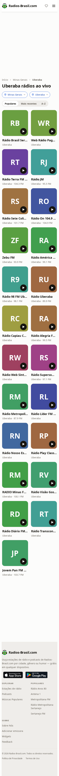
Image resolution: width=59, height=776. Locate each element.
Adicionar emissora (12, 730)
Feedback (7, 741)
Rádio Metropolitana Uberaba (15, 414)
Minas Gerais (20, 79)
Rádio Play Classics (44, 453)
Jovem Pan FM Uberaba (15, 570)
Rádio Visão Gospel (44, 492)
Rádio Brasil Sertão (15, 140)
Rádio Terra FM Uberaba (15, 179)
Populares (10, 103)
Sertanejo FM (38, 713)
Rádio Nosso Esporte (15, 453)
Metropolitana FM (40, 699)
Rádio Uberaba (42, 297)
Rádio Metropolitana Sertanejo (42, 706)
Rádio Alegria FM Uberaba (44, 336)
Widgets (6, 736)
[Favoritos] (46, 5)
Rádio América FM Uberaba (44, 257)
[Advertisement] (29, 45)
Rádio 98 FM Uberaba (15, 297)
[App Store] (13, 675)
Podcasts (7, 694)
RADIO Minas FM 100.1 (15, 492)
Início (5, 79)
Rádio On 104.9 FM (44, 218)
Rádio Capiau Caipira (15, 336)
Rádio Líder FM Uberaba (44, 414)
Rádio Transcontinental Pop (44, 531)
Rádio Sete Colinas (15, 218)
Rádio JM (37, 179)
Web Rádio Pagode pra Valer (44, 140)
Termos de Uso (32, 758)
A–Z (43, 103)
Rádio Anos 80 (38, 688)
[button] (15, 123)
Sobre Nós (7, 725)
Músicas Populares (12, 699)
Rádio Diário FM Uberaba (15, 531)
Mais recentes (29, 103)
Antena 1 (36, 694)
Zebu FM (8, 257)
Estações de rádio (11, 688)
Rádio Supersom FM (44, 375)
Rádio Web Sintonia (15, 375)
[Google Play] (36, 675)
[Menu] (53, 6)
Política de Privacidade (12, 758)
